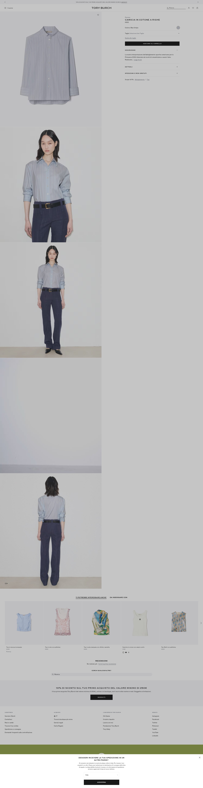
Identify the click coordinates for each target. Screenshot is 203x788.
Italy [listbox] (87, 775)
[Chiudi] (199, 757)
